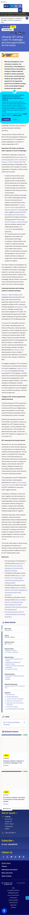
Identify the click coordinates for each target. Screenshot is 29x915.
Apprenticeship (10, 694)
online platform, (19, 307)
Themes (4, 866)
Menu (20, 10)
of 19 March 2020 (16, 162)
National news (8, 630)
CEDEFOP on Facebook (3, 856)
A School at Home (18, 350)
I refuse (15, 119)
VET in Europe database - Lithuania (12, 723)
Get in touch (8, 813)
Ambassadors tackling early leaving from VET (14, 676)
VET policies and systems (12, 652)
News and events (7, 873)
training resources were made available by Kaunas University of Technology (15, 207)
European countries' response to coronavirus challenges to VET (13, 762)
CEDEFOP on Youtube (11, 856)
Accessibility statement (13, 890)
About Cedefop (6, 876)
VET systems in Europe (11, 669)
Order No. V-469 (6, 295)
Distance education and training (15, 699)
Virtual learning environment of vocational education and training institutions (15, 614)
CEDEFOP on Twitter (7, 856)
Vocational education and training (15, 709)
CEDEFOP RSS (23, 856)
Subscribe (7, 840)
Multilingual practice (13, 893)
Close (27, 18)
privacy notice (17, 115)
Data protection (13, 902)
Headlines (5, 765)
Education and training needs (14, 701)
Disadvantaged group (12, 696)
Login (16, 6)
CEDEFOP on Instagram (19, 856)
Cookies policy (13, 897)
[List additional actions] (8, 6)
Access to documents (13, 895)
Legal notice (13, 905)
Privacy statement (13, 900)
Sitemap (13, 907)
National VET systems (11, 650)
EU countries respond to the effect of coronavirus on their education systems (14, 799)
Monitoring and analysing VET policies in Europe (13, 663)
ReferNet (7, 679)
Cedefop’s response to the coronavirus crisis (15, 686)
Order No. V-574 (22, 368)
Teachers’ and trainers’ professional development (14, 666)
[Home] (4, 2)
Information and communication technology (15, 703)
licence (22, 214)
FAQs (13, 888)
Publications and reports (9, 869)
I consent (6, 119)
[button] (12, 33)
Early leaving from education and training (14, 659)
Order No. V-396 (6, 162)
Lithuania (9, 644)
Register (20, 6)
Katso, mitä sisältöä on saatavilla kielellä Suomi (15, 15)
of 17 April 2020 (6, 371)
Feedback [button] (27, 898)
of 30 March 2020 (16, 295)
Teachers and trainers (12, 707)
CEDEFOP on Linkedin (15, 856)
